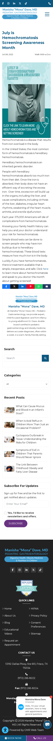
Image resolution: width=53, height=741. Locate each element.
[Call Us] (49, 3)
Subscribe (16, 523)
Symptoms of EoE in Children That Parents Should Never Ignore (29, 454)
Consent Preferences (38, 624)
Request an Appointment (12, 642)
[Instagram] (8, 3)
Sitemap (36, 633)
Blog (7, 622)
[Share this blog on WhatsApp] (39, 286)
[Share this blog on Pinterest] (30, 286)
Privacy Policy (39, 615)
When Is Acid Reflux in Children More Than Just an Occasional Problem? (32, 424)
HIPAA (34, 608)
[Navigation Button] (47, 14)
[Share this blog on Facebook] (6, 286)
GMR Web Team (34, 730)
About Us (9, 615)
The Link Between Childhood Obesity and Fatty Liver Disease (29, 468)
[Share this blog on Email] (47, 286)
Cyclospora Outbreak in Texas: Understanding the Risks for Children (31, 439)
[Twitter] (20, 3)
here (45, 269)
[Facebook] (3, 3)
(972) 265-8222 (26, 678)
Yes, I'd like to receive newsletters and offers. (22, 514)
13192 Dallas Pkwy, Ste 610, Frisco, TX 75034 (26, 666)
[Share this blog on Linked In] (22, 286)
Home (8, 608)
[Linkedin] (14, 3)
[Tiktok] (26, 3)
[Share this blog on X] (14, 286)
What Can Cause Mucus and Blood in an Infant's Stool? (30, 410)
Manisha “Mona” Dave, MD (26, 306)
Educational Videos (11, 631)
